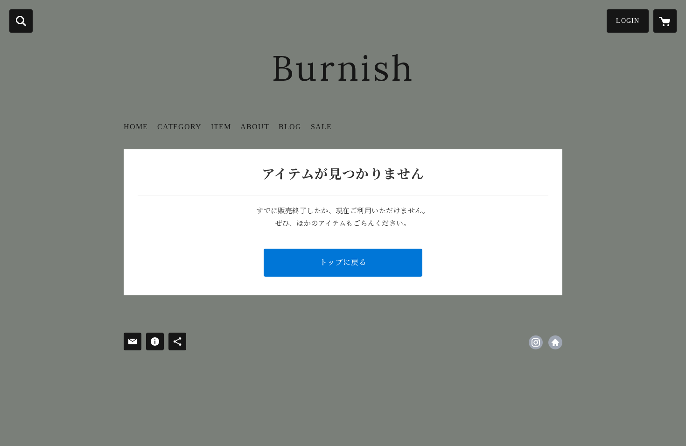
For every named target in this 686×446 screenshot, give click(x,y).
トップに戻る (343, 262)
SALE (321, 127)
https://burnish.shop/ (555, 342)
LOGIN (627, 20)
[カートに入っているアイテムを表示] (665, 21)
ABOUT (254, 127)
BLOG (290, 127)
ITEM (221, 127)
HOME (136, 127)
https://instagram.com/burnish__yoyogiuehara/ (536, 342)
